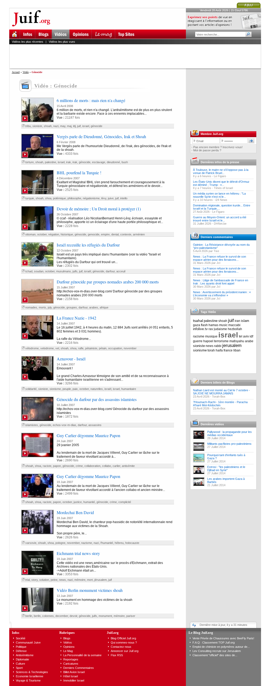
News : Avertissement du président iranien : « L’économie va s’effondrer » (222, 294)
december (61, 615)
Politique (21, 646)
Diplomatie (22, 659)
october (42, 234)
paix (75, 388)
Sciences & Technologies (32, 672)
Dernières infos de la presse (220, 162)
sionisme (55, 388)
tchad (28, 271)
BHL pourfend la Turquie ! (79, 172)
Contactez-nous (121, 646)
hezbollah (235, 329)
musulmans (63, 271)
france (228, 350)
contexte (125, 234)
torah (211, 350)
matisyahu (236, 341)
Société (20, 638)
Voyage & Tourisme (28, 680)
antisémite (128, 465)
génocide (96, 126)
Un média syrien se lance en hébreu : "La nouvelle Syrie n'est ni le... (219, 195)
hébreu (119, 542)
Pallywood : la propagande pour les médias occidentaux (229, 433)
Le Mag (68, 651)
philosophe (74, 198)
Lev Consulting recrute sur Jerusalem (216, 651)
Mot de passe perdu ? (207, 150)
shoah (48, 126)
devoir (73, 615)
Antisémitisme (24, 655)
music (223, 325)
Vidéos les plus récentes (27, 41)
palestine (50, 162)
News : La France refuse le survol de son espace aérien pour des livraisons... (219, 258)
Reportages (70, 659)
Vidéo (26, 72)
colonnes (48, 615)
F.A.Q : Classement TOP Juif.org (213, 642)
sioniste (37, 126)
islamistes (31, 425)
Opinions (69, 646)
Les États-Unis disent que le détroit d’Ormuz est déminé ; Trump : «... (221, 183)
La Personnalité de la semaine (82, 655)
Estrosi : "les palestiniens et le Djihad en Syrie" (226, 468)
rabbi (217, 346)
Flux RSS (117, 655)
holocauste (132, 542)
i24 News (221, 199)
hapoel (208, 341)
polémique (59, 198)
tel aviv (244, 336)
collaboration (92, 465)
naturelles (96, 388)
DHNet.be (220, 223)
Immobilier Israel (73, 680)
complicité (124, 502)
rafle (81, 348)
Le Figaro (220, 176)
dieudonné (113, 162)
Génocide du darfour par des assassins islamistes (97, 399)
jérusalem (100, 579)
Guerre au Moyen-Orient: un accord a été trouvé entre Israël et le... (219, 219)
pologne (60, 542)
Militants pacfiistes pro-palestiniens (229, 443)
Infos (15, 633)
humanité (89, 502)
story (34, 579)
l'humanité (106, 542)
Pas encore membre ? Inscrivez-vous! (218, 147)
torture (29, 162)
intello (123, 198)
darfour (110, 271)
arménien (139, 234)
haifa (219, 350)
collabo (106, 465)
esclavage (98, 162)
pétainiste (91, 348)
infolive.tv (200, 329)
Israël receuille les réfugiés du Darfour (88, 245)
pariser (130, 615)
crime (79, 465)
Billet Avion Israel (74, 672)
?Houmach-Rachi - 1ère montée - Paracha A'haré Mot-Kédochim (220, 403)
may (62, 126)
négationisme (91, 198)
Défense (21, 651)
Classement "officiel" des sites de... (214, 655)
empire (105, 234)
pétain (103, 348)
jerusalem (232, 345)
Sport (19, 667)
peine (54, 579)
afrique (104, 307)
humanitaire (128, 388)
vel (57, 348)
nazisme (86, 542)
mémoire (79, 579)
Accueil (16, 72)
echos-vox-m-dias (64, 425)
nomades (31, 307)
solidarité (31, 388)
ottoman (30, 234)
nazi (56, 126)
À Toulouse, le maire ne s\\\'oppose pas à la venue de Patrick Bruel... (220, 171)
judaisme (220, 329)
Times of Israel (223, 188)
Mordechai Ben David (75, 512)
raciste (47, 465)
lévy (103, 198)
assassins (95, 425)
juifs (75, 271)
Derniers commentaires (217, 237)
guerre (197, 341)
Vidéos (67, 642)
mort (90, 579)
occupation (115, 348)
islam (245, 321)
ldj (74, 126)
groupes (71, 307)
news (62, 579)
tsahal (198, 320)
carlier (116, 465)
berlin (28, 615)
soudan (39, 271)
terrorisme (221, 341)
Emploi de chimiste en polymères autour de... (221, 646)
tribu (28, 126)
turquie (29, 198)
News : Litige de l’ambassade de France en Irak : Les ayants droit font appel (220, 282)
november (130, 348)
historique (67, 234)
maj (69, 126)
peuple (66, 388)
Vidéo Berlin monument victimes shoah (90, 590)
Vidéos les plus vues (62, 41)
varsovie (30, 542)
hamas (213, 325)
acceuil (120, 271)
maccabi (234, 325)
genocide (93, 234)
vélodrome (32, 348)
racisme (198, 336)
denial (115, 234)
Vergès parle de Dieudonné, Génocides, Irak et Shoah (101, 136)
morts (42, 307)
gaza (196, 325)
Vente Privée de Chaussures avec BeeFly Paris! (223, 638)
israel (85, 126)
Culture (20, 663)
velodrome (47, 348)
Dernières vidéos (212, 424)
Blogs (66, 638)
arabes (93, 307)
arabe (249, 341)
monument (105, 615)
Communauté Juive (28, 642)
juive (111, 198)
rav (211, 329)
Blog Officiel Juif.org (123, 638)
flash (204, 325)
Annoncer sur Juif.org (124, 651)
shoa (48, 198)
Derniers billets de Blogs (218, 382)
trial (27, 579)
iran (237, 321)
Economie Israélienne (29, 676)
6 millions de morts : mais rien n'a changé (91, 100)
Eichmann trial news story (78, 553)
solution (44, 579)
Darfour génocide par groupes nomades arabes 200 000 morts (108, 281)
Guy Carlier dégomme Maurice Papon (88, 435)
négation (53, 234)
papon (57, 465)
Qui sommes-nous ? (124, 642)
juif (79, 126)
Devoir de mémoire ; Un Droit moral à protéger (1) (99, 208)
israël (87, 271)
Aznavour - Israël (71, 358)
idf (251, 336)
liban (236, 350)
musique (211, 336)
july (50, 307)
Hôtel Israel (70, 676)
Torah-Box (218, 396)
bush (125, 162)
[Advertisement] (137, 56)
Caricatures (70, 663)
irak (68, 162)
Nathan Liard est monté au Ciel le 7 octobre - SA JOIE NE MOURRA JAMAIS (221, 392)
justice (78, 502)
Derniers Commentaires (78, 667)
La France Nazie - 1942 (76, 318)
